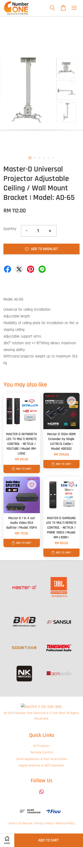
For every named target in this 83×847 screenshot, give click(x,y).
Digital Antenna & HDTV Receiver (41, 765)
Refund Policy (65, 823)
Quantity (9, 228)
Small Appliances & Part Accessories (41, 759)
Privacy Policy (44, 823)
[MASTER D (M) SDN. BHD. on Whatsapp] (41, 794)
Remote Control (41, 752)
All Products (41, 746)
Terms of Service (20, 823)
